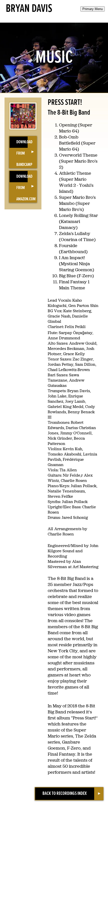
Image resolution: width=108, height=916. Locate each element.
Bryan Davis (29, 9)
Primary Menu (92, 9)
